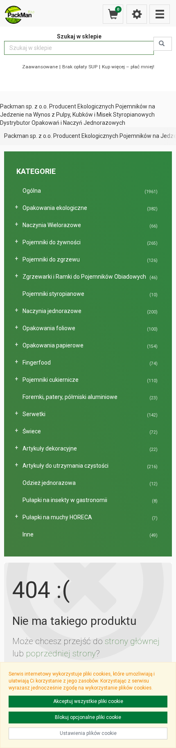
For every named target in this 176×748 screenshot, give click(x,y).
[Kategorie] (159, 14)
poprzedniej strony (61, 653)
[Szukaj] (162, 44)
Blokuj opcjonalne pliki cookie (88, 717)
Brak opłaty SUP (79, 67)
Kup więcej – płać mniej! (128, 67)
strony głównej (132, 641)
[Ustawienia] (136, 14)
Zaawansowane (40, 67)
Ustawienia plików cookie (88, 733)
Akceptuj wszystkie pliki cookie (88, 701)
